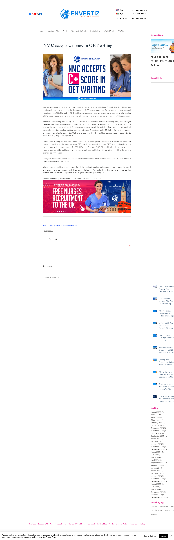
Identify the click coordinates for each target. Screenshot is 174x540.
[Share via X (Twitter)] (50, 239)
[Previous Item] (155, 46)
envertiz (160, 510)
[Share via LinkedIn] (56, 239)
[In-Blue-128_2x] (40, 14)
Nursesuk (154, 506)
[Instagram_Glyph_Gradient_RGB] (33, 14)
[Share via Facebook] (44, 239)
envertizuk (168, 510)
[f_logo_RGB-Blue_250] (30, 14)
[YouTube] (35, 14)
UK (152, 510)
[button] (121, 30)
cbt (156, 510)
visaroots (154, 514)
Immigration (48, 231)
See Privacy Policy (49, 537)
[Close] (171, 536)
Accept (163, 536)
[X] (38, 14)
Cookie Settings (150, 536)
